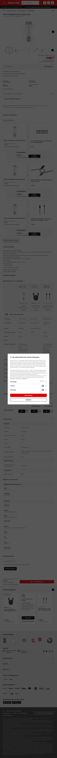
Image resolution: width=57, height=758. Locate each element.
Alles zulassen (28, 395)
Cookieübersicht (24, 378)
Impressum (18, 378)
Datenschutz (12, 378)
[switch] (42, 386)
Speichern (28, 400)
